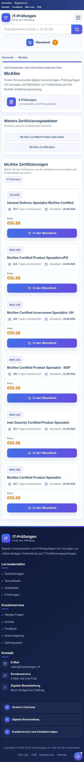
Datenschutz (46, 754)
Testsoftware (12, 580)
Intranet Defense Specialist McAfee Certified (40, 203)
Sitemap (62, 754)
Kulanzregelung (14, 635)
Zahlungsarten (13, 642)
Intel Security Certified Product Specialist (38, 422)
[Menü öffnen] (78, 17)
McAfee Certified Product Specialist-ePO (37, 257)
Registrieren (21, 3)
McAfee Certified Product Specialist (42, 137)
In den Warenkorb (44, 233)
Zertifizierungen (14, 573)
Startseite (8, 57)
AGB (34, 754)
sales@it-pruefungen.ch (25, 666)
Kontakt (5, 7)
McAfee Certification (42, 147)
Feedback (17, 7)
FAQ (39, 7)
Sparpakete (12, 587)
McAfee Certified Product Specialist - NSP (38, 367)
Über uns (29, 7)
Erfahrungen (12, 594)
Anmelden (7, 3)
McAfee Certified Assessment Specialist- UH (40, 312)
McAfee (23, 57)
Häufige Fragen (14, 614)
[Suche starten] (76, 29)
